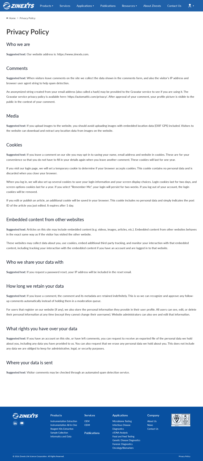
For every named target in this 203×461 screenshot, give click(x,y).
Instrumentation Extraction (63, 421)
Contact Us (152, 428)
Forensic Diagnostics (122, 444)
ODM (87, 425)
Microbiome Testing (122, 421)
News (150, 425)
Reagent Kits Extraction (61, 428)
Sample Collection (59, 432)
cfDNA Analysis (120, 432)
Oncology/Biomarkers (123, 447)
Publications (92, 433)
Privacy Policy (184, 456)
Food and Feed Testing (123, 436)
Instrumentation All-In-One (63, 425)
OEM (86, 421)
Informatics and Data (60, 436)
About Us (152, 421)
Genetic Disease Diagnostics (126, 440)
